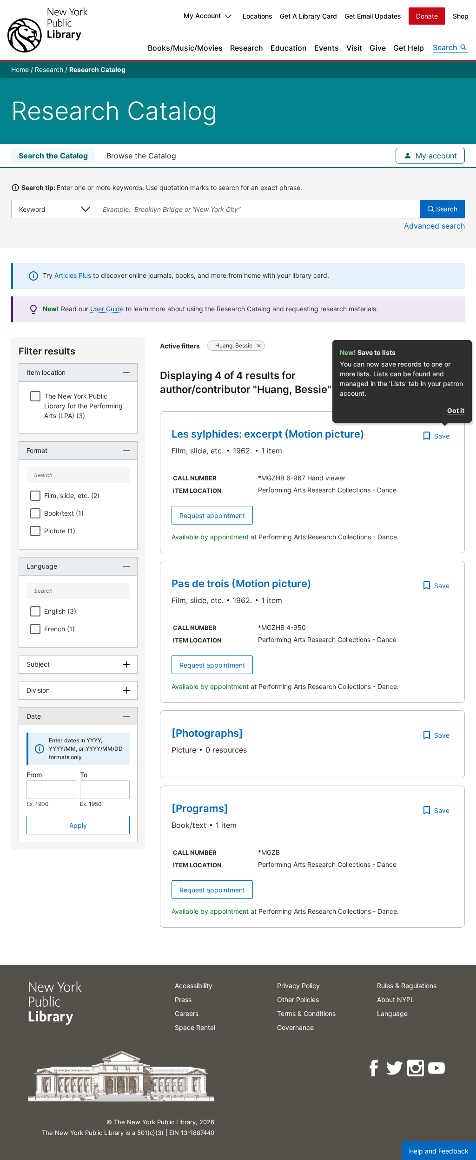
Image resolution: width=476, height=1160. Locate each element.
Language (392, 1013)
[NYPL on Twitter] (395, 1068)
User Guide (107, 309)
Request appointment (212, 515)
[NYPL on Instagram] (416, 1068)
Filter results (47, 351)
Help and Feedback (439, 1151)
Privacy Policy (298, 986)
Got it (455, 410)
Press (183, 999)
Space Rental (195, 1027)
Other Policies (298, 999)
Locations (257, 16)
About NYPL (395, 999)
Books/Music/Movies (185, 47)
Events (326, 47)
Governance (295, 1027)
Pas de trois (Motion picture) (241, 583)
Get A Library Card (308, 16)
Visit (354, 47)
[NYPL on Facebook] (374, 1068)
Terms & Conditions (306, 1013)
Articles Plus (72, 275)
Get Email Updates (372, 16)
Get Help (408, 47)
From (34, 775)
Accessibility (193, 986)
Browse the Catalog (141, 155)
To (83, 775)
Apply (78, 825)
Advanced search (434, 225)
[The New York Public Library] (47, 29)
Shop (461, 16)
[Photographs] (207, 733)
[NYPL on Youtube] (437, 1068)
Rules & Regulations (406, 986)
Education (289, 47)
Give (378, 47)
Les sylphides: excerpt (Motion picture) (268, 434)
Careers (186, 1013)
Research (246, 47)
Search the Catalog (53, 155)
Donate (427, 16)
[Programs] (200, 808)
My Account (202, 16)
